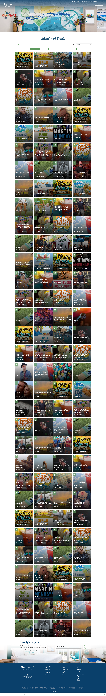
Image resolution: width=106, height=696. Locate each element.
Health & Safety (64, 667)
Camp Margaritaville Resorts (53, 687)
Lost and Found (47, 669)
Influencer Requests (65, 669)
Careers (46, 670)
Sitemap (78, 670)
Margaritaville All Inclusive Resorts (34, 688)
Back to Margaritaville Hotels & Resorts (89, 1)
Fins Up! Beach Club (64, 4)
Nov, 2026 (62, 49)
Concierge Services (65, 670)
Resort (50, 4)
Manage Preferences (81, 694)
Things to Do (78, 4)
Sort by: (74, 44)
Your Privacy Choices (80, 674)
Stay (53, 4)
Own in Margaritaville (76, 1)
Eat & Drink (57, 4)
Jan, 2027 (81, 49)
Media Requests (47, 672)
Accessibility (79, 669)
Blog (62, 674)
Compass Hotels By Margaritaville (44, 688)
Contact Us (64, 672)
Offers (92, 4)
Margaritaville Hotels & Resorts (24, 688)
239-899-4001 (28, 677)
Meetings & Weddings (85, 4)
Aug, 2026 (34, 49)
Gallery (63, 666)
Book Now (99, 4)
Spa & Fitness (71, 4)
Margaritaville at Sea (62, 688)
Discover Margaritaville (49, 666)
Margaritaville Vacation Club (72, 688)
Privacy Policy (79, 667)
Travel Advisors (47, 674)
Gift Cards (46, 667)
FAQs (78, 672)
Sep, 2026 (44, 49)
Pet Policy (78, 666)
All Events (25, 49)
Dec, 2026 (71, 49)
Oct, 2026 (53, 49)
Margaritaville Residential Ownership (81, 687)
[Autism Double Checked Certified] (81, 678)
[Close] (104, 694)
